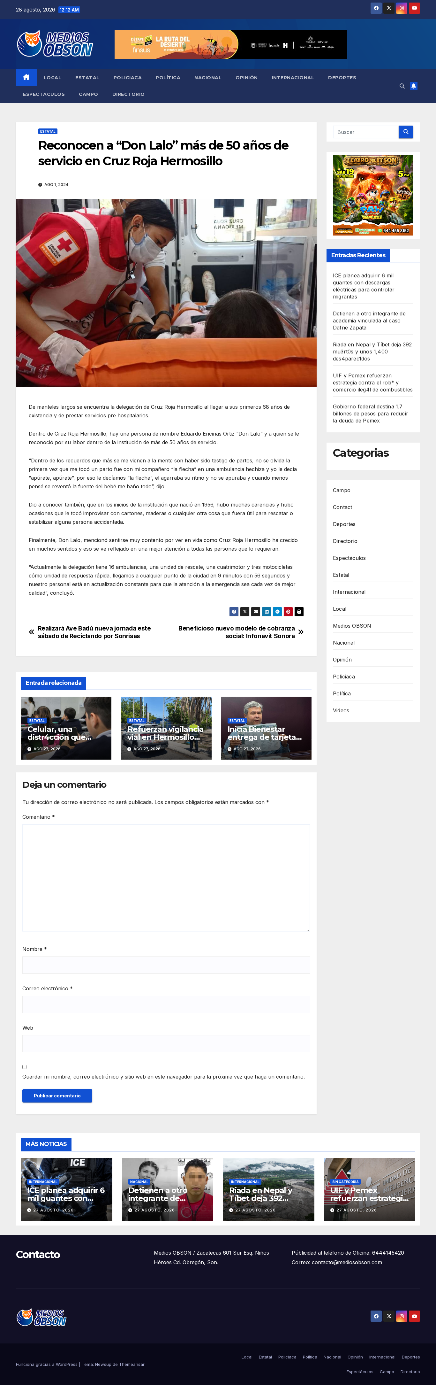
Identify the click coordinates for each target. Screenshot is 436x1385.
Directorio (128, 94)
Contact (342, 507)
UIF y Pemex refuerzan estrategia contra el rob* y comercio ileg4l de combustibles (373, 382)
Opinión (247, 78)
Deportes (342, 78)
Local (53, 78)
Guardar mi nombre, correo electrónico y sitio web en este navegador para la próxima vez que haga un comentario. (163, 1076)
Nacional (208, 78)
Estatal (87, 78)
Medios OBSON (352, 626)
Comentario (38, 817)
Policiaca (128, 78)
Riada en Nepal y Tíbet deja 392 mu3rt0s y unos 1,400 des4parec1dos (372, 351)
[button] (402, 86)
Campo (88, 94)
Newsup (103, 1364)
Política (168, 78)
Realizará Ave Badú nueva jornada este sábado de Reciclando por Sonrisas (94, 632)
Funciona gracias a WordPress (47, 1364)
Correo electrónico (47, 988)
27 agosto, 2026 (53, 1210)
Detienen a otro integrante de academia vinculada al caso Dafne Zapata (369, 320)
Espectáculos (44, 94)
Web (27, 1028)
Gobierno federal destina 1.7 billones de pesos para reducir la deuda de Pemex (370, 413)
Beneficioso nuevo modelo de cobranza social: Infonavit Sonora (236, 632)
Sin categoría (345, 1182)
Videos (341, 710)
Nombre (34, 949)
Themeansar (132, 1364)
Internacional (293, 78)
